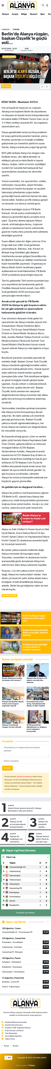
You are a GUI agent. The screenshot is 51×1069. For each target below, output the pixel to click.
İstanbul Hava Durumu (14, 1025)
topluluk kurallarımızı (24, 776)
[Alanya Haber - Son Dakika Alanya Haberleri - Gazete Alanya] (22, 5)
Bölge (24, 14)
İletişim (15, 1046)
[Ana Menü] (3, 5)
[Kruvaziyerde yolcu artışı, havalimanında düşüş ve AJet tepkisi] (38, 693)
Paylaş (7, 86)
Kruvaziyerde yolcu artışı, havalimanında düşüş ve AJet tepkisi (36, 704)
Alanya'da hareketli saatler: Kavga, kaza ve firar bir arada (43, 824)
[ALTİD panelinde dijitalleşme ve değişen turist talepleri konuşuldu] (38, 717)
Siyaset (33, 14)
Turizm (16, 29)
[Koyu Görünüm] (47, 5)
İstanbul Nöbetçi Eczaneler (16, 1022)
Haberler (5, 29)
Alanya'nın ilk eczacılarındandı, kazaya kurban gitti (18, 824)
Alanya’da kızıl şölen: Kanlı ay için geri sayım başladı (42, 839)
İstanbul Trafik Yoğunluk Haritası (18, 1028)
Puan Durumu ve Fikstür (14, 1030)
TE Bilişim (31, 1065)
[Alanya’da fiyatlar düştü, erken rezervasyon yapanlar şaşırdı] (13, 693)
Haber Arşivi (10, 1039)
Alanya (5, 14)
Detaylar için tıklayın (25, 913)
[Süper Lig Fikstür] (48, 922)
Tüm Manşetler (11, 1033)
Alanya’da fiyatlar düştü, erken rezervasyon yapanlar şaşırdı (13, 704)
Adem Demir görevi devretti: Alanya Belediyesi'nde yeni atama (24, 809)
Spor (42, 14)
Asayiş (15, 14)
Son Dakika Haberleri (13, 1036)
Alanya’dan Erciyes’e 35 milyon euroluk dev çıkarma (37, 680)
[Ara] (43, 5)
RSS (9, 1058)
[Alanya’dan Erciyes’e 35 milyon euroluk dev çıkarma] (38, 670)
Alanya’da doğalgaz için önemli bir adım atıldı (16, 839)
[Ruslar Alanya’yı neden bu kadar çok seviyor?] (13, 670)
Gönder (7, 768)
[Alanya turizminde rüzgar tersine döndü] (13, 717)
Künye (6, 1046)
